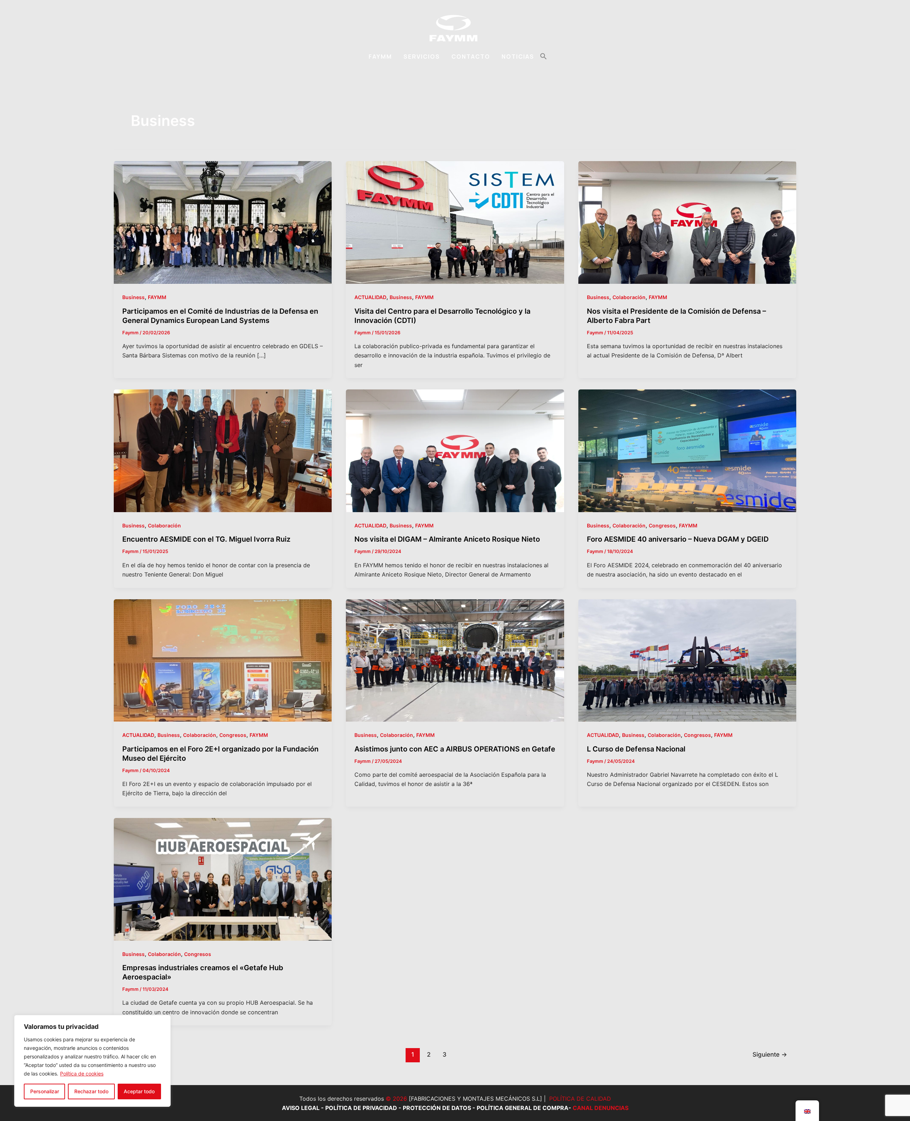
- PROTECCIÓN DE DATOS (434, 1107)
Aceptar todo (139, 1091)
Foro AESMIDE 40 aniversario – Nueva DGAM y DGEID (678, 539)
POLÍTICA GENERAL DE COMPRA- (525, 1107)
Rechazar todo (91, 1091)
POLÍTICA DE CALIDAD (580, 1098)
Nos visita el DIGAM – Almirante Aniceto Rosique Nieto (447, 539)
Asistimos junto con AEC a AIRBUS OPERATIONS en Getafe (454, 749)
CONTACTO (470, 56)
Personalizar (44, 1091)
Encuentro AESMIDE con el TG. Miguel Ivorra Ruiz (206, 539)
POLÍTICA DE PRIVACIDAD (361, 1107)
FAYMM (380, 56)
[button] (543, 56)
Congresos (662, 525)
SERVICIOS (421, 56)
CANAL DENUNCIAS (600, 1107)
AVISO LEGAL (301, 1107)
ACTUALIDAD (370, 297)
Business (133, 297)
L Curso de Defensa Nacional (636, 749)
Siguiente (770, 1054)
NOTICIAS (518, 56)
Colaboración (629, 297)
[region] (92, 1061)
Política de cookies (81, 1073)
